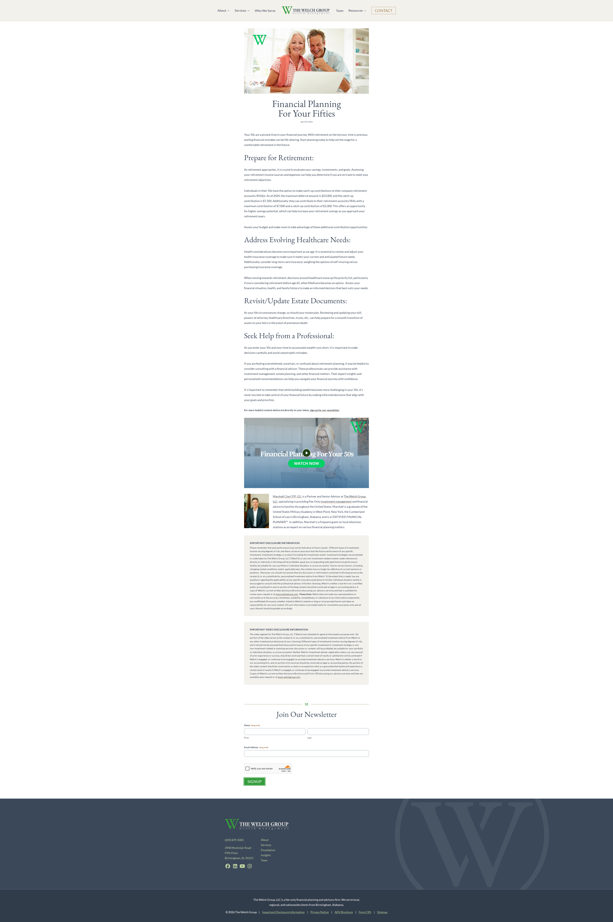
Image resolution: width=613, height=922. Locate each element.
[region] (306, 453)
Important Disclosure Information (283, 912)
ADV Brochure (344, 912)
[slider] (291, 483)
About (223, 10)
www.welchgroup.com (287, 594)
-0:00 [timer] (332, 484)
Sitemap (382, 912)
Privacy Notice (319, 912)
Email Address (256, 747)
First (246, 737)
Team (339, 10)
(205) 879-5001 (234, 840)
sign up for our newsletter (324, 410)
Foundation (268, 850)
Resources (355, 10)
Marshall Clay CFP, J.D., (287, 496)
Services (241, 10)
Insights (266, 855)
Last (309, 737)
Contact (383, 10)
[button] (306, 453)
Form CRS (365, 912)
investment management (336, 501)
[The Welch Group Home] (306, 10)
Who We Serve (265, 10)
